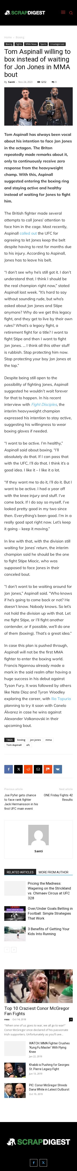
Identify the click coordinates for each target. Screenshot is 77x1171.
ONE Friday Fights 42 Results (58, 797)
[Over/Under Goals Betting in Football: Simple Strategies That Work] (15, 913)
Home (8, 37)
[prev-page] (7, 949)
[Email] (38, 769)
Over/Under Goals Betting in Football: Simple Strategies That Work (50, 913)
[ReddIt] (28, 769)
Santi (11, 81)
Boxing (20, 37)
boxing (21, 739)
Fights (19, 44)
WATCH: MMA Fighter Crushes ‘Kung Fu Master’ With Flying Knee (49, 1047)
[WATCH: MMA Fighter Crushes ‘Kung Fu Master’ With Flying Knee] (15, 1048)
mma (49, 739)
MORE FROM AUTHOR (53, 872)
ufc (28, 744)
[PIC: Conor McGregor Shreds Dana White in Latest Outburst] (15, 1090)
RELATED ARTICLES (20, 872)
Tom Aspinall (14, 744)
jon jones (35, 739)
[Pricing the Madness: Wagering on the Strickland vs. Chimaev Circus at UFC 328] (15, 888)
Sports (43, 44)
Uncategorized (57, 44)
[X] (18, 769)
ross (6, 1019)
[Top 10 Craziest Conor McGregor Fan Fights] (38, 986)
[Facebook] (8, 769)
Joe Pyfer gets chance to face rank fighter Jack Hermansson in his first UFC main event (21, 802)
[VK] (57, 769)
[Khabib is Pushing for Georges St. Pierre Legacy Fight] (15, 1070)
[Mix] (48, 769)
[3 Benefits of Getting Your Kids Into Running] (15, 934)
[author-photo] (38, 845)
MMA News (31, 44)
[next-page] (13, 949)
